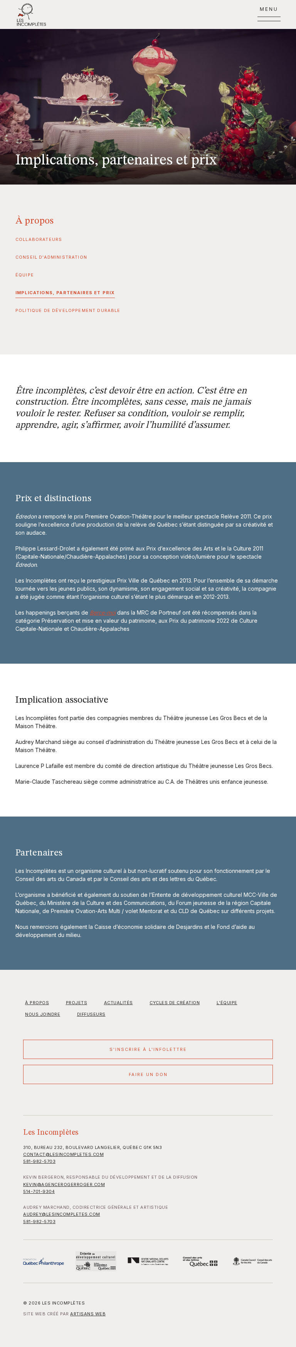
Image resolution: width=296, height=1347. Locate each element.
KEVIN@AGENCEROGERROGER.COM (64, 1184)
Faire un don (148, 1074)
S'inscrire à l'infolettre (148, 1049)
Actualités (118, 1002)
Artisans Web (88, 1314)
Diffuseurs (91, 1014)
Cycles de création (175, 1002)
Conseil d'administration (51, 257)
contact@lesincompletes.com (63, 1154)
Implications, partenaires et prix (65, 292)
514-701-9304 (39, 1191)
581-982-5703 (39, 1161)
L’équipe (227, 1002)
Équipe (24, 275)
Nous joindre (42, 1014)
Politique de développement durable (68, 310)
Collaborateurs (38, 239)
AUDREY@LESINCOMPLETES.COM (61, 1214)
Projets (76, 1002)
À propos (34, 221)
